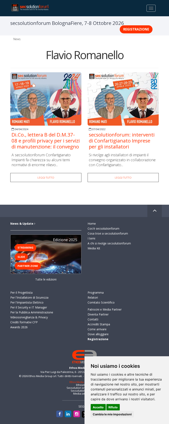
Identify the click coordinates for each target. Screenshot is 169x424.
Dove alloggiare (98, 334)
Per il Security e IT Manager (28, 307)
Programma (96, 292)
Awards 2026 (19, 327)
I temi (91, 238)
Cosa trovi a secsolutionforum (108, 233)
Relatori (93, 297)
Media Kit (94, 248)
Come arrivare (97, 329)
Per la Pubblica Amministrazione (31, 312)
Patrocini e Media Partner (105, 309)
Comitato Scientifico (101, 302)
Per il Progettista (21, 292)
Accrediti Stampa (99, 324)
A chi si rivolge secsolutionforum (109, 243)
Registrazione (136, 29)
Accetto (98, 407)
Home (92, 223)
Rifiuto (113, 407)
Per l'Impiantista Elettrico (26, 302)
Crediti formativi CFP (24, 322)
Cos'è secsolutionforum (103, 228)
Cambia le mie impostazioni (112, 414)
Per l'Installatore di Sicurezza (29, 297)
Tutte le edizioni (45, 279)
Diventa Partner (98, 314)
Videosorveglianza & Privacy (29, 317)
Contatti (93, 319)
